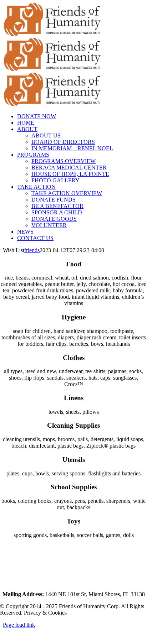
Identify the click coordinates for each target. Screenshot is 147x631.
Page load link (19, 625)
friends (32, 250)
